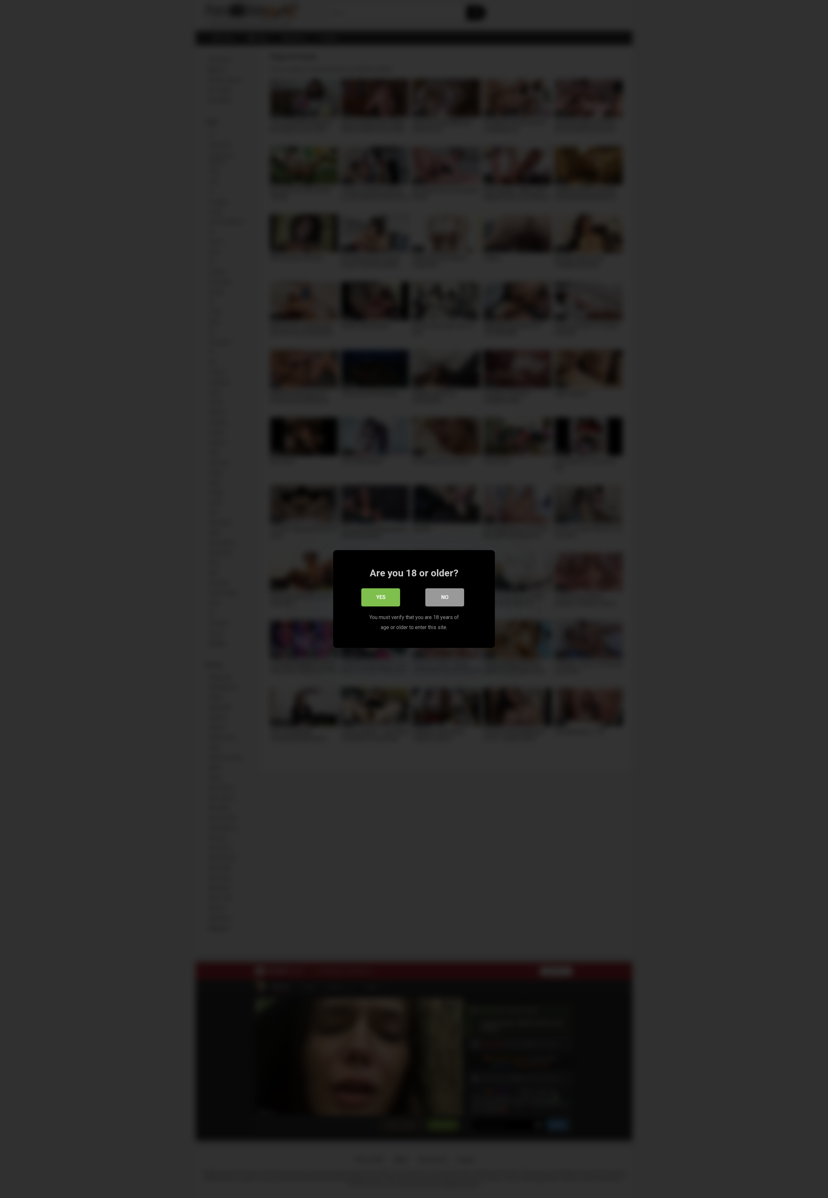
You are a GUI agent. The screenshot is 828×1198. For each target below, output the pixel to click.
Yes (381, 597)
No (445, 597)
